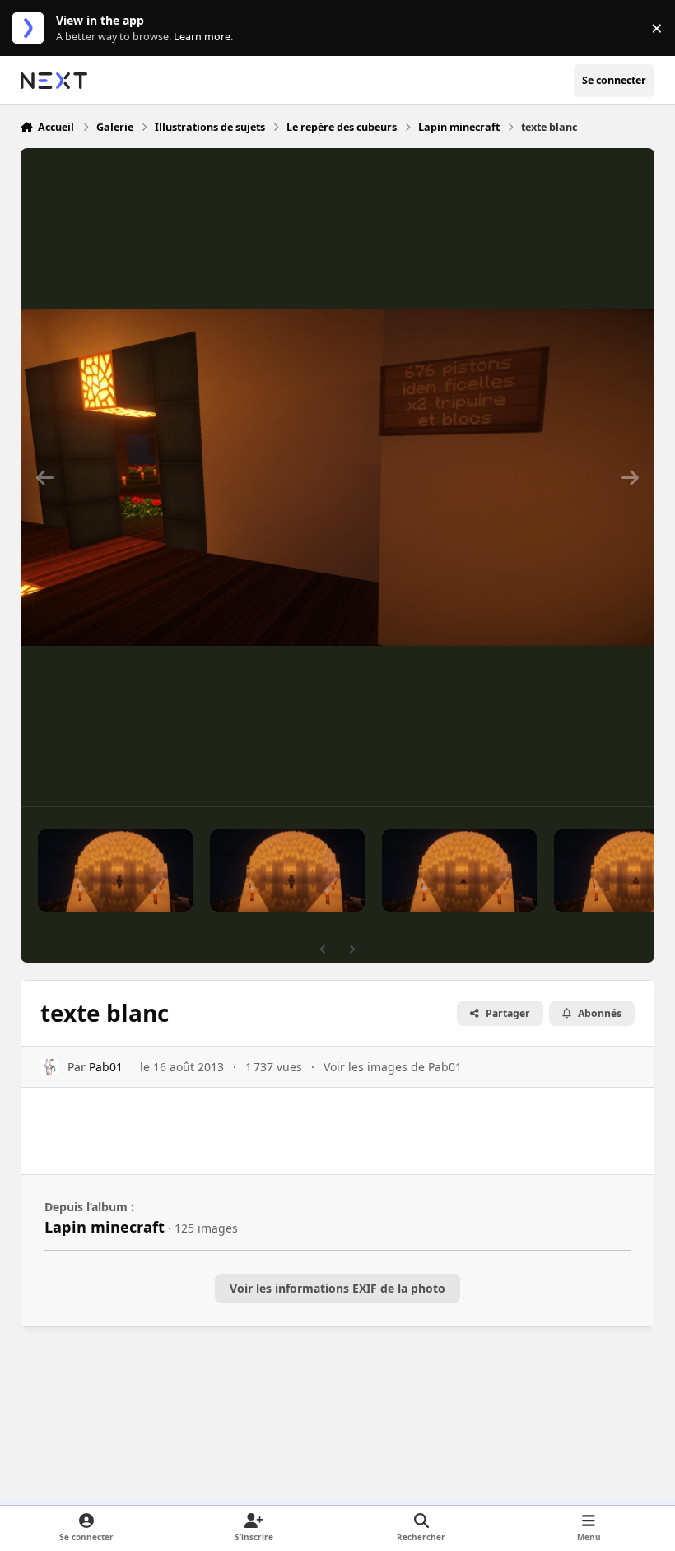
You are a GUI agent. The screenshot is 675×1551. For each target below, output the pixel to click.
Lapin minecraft (104, 1227)
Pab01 (106, 1067)
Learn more (31, 28)
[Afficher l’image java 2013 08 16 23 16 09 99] (115, 870)
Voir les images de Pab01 (393, 1067)
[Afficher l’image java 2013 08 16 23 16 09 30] (287, 870)
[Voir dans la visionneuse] (338, 477)
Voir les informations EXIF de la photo (337, 1288)
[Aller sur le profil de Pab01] (49, 1066)
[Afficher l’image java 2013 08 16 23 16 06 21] (459, 870)
